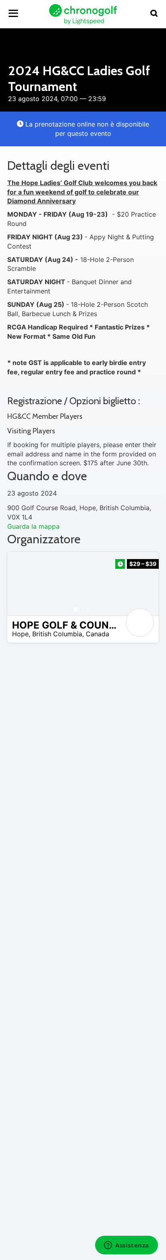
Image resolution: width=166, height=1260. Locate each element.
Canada (97, 634)
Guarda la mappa (33, 526)
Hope (20, 634)
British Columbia (57, 634)
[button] (21, 583)
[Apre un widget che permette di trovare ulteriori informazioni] (126, 1246)
